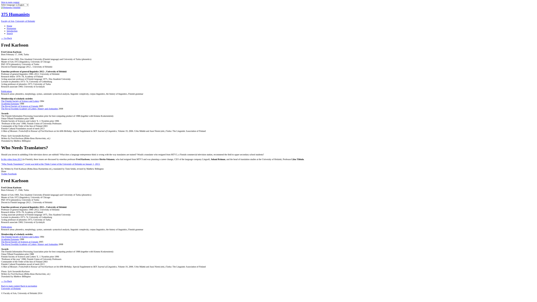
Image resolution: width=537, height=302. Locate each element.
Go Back (6, 38)
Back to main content (10, 286)
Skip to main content (10, 2)
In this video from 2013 (11, 159)
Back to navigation (28, 286)
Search (10, 33)
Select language (8, 5)
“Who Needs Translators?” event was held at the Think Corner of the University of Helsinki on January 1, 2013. (50, 164)
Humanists (11, 28)
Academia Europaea (10, 103)
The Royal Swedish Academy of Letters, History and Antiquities (29, 109)
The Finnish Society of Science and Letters (20, 101)
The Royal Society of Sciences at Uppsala (19, 106)
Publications (6, 91)
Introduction (12, 31)
